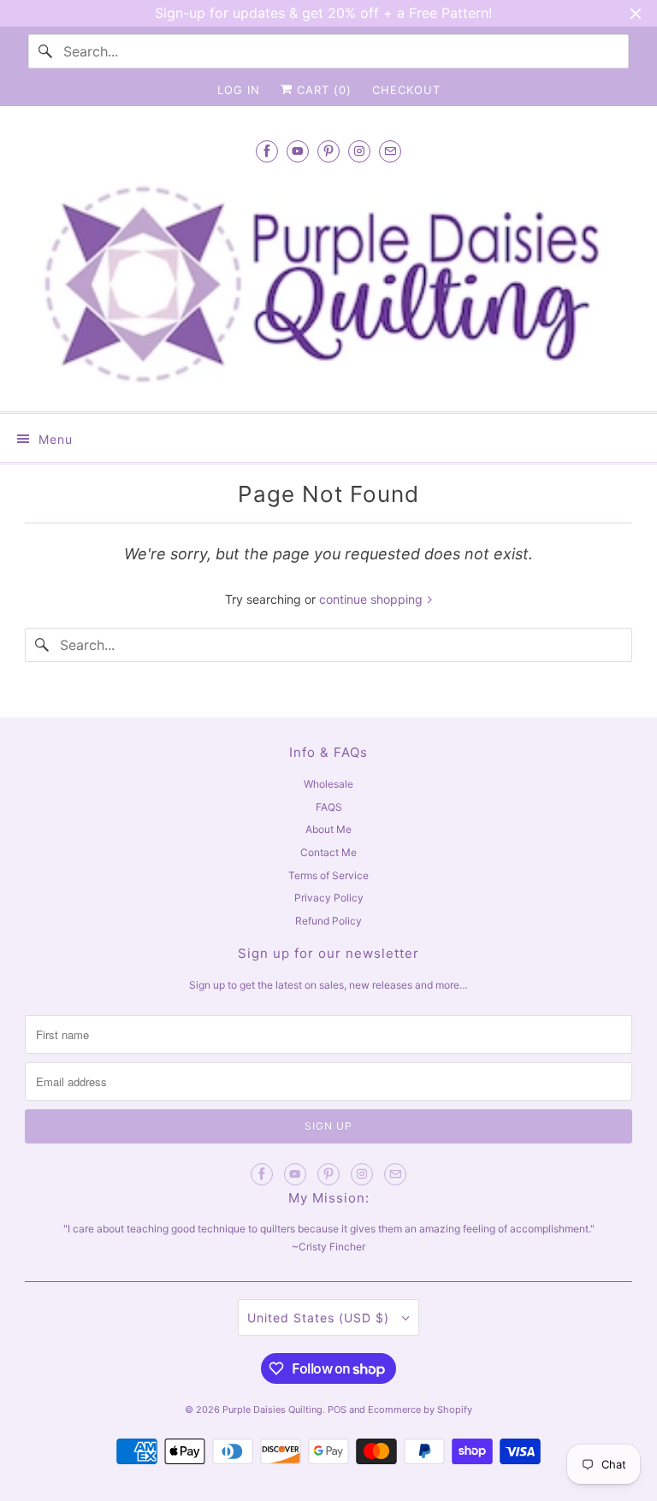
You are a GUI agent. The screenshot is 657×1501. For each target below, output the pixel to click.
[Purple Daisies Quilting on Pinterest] (328, 151)
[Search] (45, 51)
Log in (238, 90)
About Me (328, 829)
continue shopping (372, 599)
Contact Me (328, 852)
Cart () (322, 90)
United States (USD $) (320, 1317)
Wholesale (328, 783)
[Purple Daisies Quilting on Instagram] (359, 151)
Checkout (406, 90)
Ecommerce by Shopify (420, 1409)
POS (337, 1409)
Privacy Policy (329, 897)
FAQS (329, 807)
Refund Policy (328, 920)
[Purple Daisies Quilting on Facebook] (267, 151)
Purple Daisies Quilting (272, 1409)
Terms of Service (328, 875)
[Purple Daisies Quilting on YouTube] (298, 151)
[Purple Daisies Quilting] (328, 284)
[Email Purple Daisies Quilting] (390, 151)
